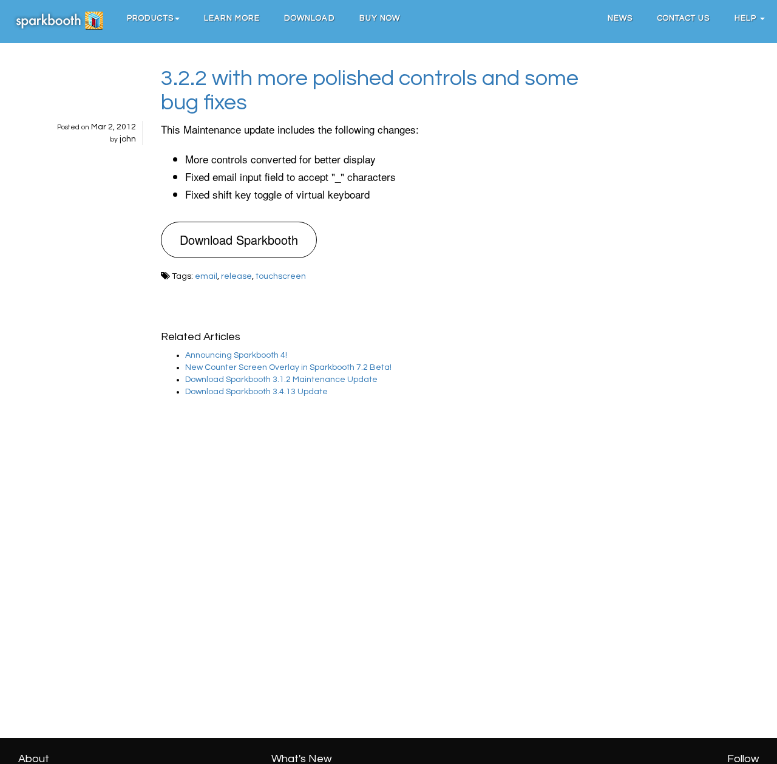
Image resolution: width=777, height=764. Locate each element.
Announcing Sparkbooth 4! (236, 355)
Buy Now (380, 18)
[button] (153, 18)
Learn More (232, 18)
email (206, 276)
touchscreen (281, 276)
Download (309, 18)
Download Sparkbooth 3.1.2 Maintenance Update (281, 379)
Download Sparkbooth (239, 239)
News (620, 18)
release (236, 276)
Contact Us (683, 18)
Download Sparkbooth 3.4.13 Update (256, 391)
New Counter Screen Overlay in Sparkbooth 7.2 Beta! (288, 367)
